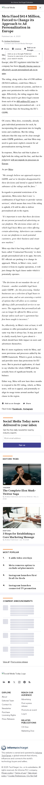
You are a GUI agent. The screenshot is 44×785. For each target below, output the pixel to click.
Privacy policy (7, 773)
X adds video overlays (20, 557)
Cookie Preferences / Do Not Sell (22, 776)
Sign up (22, 445)
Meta (10, 169)
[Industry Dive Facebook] (8, 682)
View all (6, 662)
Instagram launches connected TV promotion (22, 587)
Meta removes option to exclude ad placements (22, 567)
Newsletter (6, 708)
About (4, 697)
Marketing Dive (27, 731)
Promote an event (29, 710)
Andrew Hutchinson (12, 41)
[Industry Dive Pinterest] (24, 682)
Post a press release (19, 662)
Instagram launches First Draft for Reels (23, 577)
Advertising (26, 699)
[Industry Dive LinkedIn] (3, 682)
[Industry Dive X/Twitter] (14, 682)
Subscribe (32, 8)
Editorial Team (8, 700)
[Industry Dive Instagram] (19, 682)
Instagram (28, 409)
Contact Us (6, 704)
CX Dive (24, 727)
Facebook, (17, 409)
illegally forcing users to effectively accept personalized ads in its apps (21, 69)
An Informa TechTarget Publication (22, 2)
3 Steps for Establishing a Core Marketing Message (19, 535)
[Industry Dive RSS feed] (29, 682)
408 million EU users (25, 101)
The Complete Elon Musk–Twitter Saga (19, 492)
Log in (24, 714)
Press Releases (8, 719)
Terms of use (20, 773)
